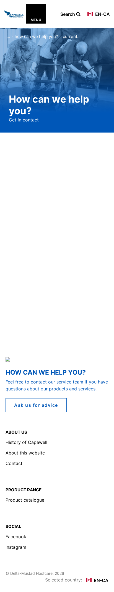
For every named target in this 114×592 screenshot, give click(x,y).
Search (68, 14)
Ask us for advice (36, 405)
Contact (14, 463)
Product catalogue (25, 500)
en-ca (102, 14)
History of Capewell (26, 442)
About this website (25, 453)
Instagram (16, 547)
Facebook (16, 536)
